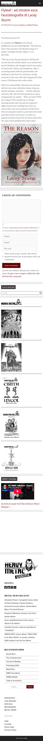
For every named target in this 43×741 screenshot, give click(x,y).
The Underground (13, 658)
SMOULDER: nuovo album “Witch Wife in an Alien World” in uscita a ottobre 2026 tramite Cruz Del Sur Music (20, 637)
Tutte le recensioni (14, 681)
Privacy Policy (10, 730)
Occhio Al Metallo (13, 662)
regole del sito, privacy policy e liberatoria (23, 228)
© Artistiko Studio (21, 738)
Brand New (10, 654)
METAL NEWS (10, 710)
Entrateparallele (12, 665)
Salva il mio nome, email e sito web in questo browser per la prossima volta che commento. (22, 256)
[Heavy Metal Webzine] (8, 3)
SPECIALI (8, 704)
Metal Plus (10, 669)
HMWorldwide (12, 677)
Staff (6, 721)
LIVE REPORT (10, 701)
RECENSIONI (10, 707)
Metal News (33, 25)
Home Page (9, 727)
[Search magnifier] (40, 292)
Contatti (7, 724)
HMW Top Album (13, 673)
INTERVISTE (9, 698)
